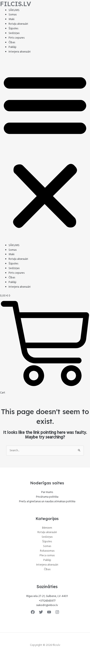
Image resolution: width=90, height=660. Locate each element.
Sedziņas (14, 33)
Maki (11, 19)
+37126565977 (47, 601)
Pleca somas (47, 555)
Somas (13, 14)
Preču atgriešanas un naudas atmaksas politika (47, 501)
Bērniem (47, 528)
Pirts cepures (16, 38)
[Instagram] (57, 612)
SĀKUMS (14, 10)
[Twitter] (41, 612)
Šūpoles (13, 28)
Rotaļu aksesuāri (18, 24)
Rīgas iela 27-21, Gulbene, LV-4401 (47, 596)
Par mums (47, 492)
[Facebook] (33, 612)
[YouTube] (49, 612)
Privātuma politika (47, 497)
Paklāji (12, 47)
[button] (45, 150)
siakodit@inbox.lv (47, 605)
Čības (12, 42)
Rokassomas (47, 551)
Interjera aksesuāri (20, 52)
